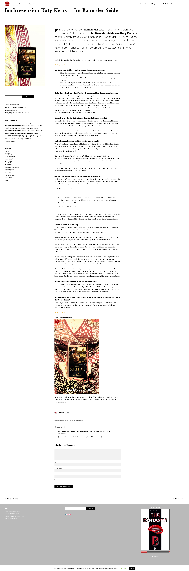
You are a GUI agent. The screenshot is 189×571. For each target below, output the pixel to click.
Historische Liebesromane (12, 167)
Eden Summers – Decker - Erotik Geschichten (18, 140)
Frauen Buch (8, 166)
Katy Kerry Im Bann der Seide (76, 420)
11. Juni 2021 (60, 434)
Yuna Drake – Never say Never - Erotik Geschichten (20, 136)
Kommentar (57, 447)
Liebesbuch (8, 172)
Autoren (173, 4)
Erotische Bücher (9, 162)
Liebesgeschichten (155, 4)
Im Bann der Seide (65, 420)
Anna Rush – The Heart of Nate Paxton (15, 107)
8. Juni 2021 (7, 14)
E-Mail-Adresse (58, 468)
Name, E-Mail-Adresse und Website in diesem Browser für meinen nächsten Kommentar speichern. (81, 480)
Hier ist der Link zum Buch (119, 36)
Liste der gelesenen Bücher (12, 513)
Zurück (15, 6)
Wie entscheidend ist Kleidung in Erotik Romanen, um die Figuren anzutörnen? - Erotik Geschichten (84, 432)
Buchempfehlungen (10, 156)
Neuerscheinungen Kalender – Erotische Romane (18, 515)
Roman (6, 180)
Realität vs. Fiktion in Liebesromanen (15, 114)
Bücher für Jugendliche (11, 158)
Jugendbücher (8, 171)
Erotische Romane (143, 4)
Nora (13, 14)
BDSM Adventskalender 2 (11, 110)
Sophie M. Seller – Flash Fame (33, 135)
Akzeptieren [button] (132, 568)
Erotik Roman (8, 161)
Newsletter (181, 4)
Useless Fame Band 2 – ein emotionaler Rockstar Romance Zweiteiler (24, 109)
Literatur (7, 179)
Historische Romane (10, 169)
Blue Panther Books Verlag (86, 60)
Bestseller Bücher (9, 154)
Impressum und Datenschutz (12, 511)
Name (56, 462)
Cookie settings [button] (123, 569)
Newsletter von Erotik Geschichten (14, 516)
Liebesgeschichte (60, 261)
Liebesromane (8, 177)
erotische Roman (63, 244)
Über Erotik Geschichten (11, 518)
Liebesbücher (8, 174)
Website (56, 474)
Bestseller (166, 4)
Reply (59, 438)
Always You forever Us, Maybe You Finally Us (17, 112)
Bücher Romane (9, 159)
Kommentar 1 (17, 14)
